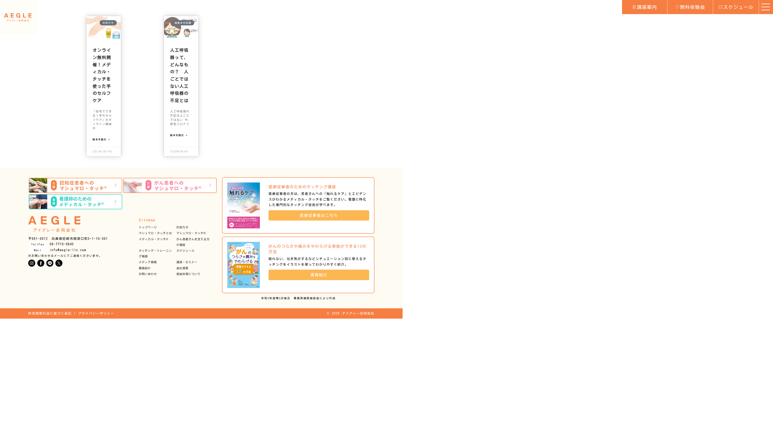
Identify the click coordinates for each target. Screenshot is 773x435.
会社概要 (182, 268)
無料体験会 (692, 7)
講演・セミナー (186, 262)
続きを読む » (101, 139)
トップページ (148, 227)
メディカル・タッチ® (153, 239)
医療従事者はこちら (321, 215)
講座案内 (647, 7)
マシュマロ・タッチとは (155, 233)
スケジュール (738, 7)
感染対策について (188, 274)
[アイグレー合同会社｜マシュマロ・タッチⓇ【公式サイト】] (18, 17)
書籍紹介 (145, 268)
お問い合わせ (148, 274)
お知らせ (182, 227)
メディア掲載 (148, 262)
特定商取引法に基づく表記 (50, 313)
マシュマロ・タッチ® (191, 233)
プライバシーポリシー (96, 313)
